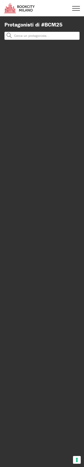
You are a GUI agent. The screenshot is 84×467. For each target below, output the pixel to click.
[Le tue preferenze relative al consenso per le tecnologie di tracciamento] (77, 460)
